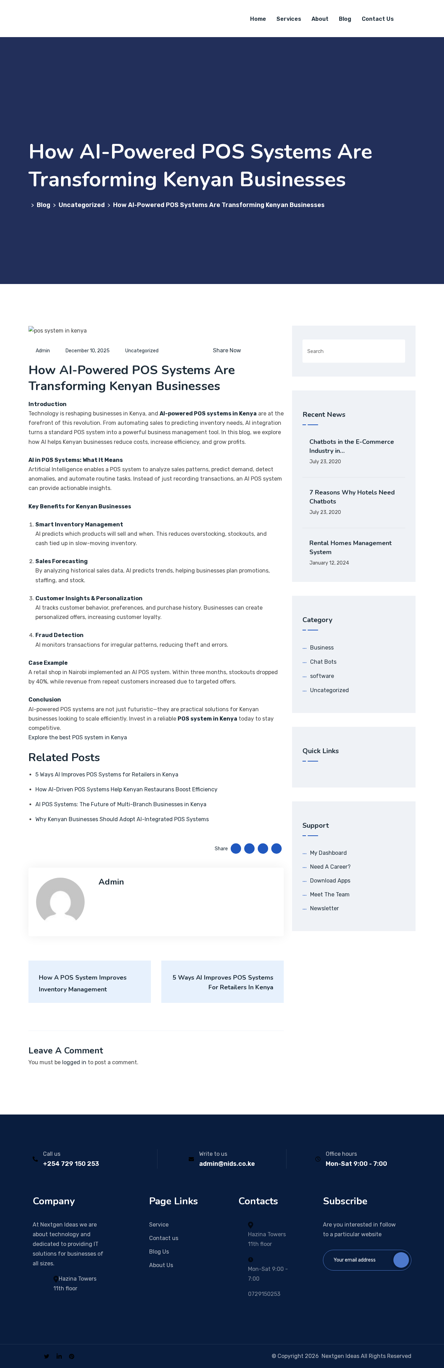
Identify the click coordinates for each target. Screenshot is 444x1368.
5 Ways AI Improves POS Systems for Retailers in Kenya (106, 774)
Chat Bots (323, 662)
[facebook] (35, 1356)
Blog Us (159, 1251)
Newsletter (324, 908)
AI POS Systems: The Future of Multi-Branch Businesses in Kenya (120, 804)
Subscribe (401, 1260)
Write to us (213, 1154)
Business (322, 647)
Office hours (341, 1154)
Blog (345, 19)
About (319, 19)
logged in (74, 1062)
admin (43, 351)
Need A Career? (330, 866)
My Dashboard (328, 853)
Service (159, 1224)
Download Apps (330, 880)
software (322, 676)
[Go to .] (30, 205)
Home (258, 19)
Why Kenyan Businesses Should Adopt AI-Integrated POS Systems (122, 819)
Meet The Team (330, 894)
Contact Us (378, 19)
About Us (161, 1265)
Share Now (227, 350)
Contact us (163, 1238)
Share (221, 849)
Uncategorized (142, 351)
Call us (51, 1154)
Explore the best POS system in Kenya (77, 737)
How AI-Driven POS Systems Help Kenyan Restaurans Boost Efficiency (126, 789)
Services (288, 19)
